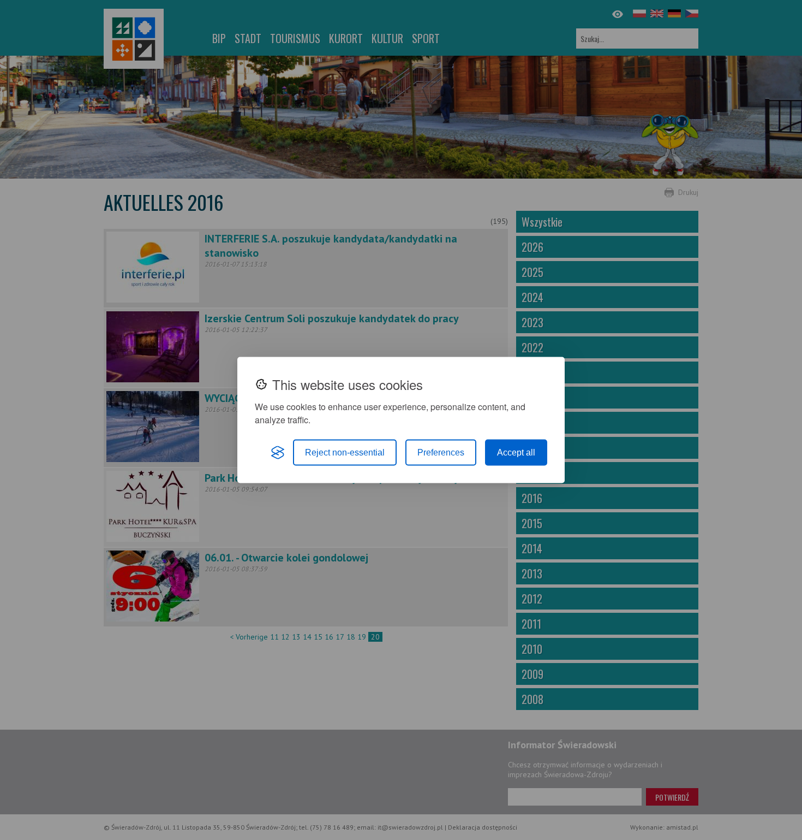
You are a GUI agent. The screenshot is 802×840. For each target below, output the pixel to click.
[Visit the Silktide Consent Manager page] (277, 452)
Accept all (516, 452)
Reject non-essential (345, 452)
